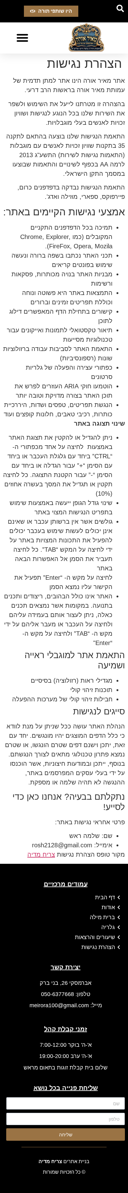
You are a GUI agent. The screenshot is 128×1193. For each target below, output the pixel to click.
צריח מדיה (41, 854)
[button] (120, 8)
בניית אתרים (64, 1161)
